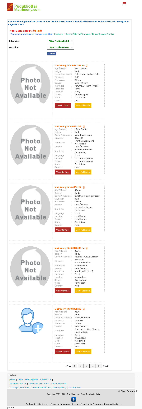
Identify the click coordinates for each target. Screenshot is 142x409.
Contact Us (45, 379)
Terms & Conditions (40, 387)
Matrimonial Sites (44, 34)
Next (105, 366)
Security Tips (75, 387)
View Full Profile (83, 105)
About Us (24, 387)
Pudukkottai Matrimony (22, 34)
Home (12, 379)
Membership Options (39, 383)
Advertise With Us (17, 383)
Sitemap (13, 387)
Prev (68, 366)
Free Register (31, 379)
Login (20, 379)
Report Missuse (58, 383)
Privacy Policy (59, 387)
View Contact (62, 105)
